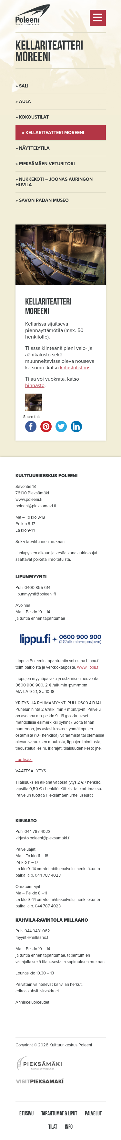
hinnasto (35, 385)
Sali (23, 86)
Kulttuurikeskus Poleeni (32, 42)
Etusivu (26, 1113)
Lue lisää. (24, 759)
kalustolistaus (75, 367)
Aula (25, 101)
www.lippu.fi (88, 667)
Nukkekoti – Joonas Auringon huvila (54, 182)
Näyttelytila (34, 148)
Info (69, 1126)
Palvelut (93, 1113)
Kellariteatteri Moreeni (54, 132)
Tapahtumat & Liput (59, 1113)
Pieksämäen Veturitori (47, 164)
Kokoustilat (34, 117)
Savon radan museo (44, 200)
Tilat (52, 1126)
